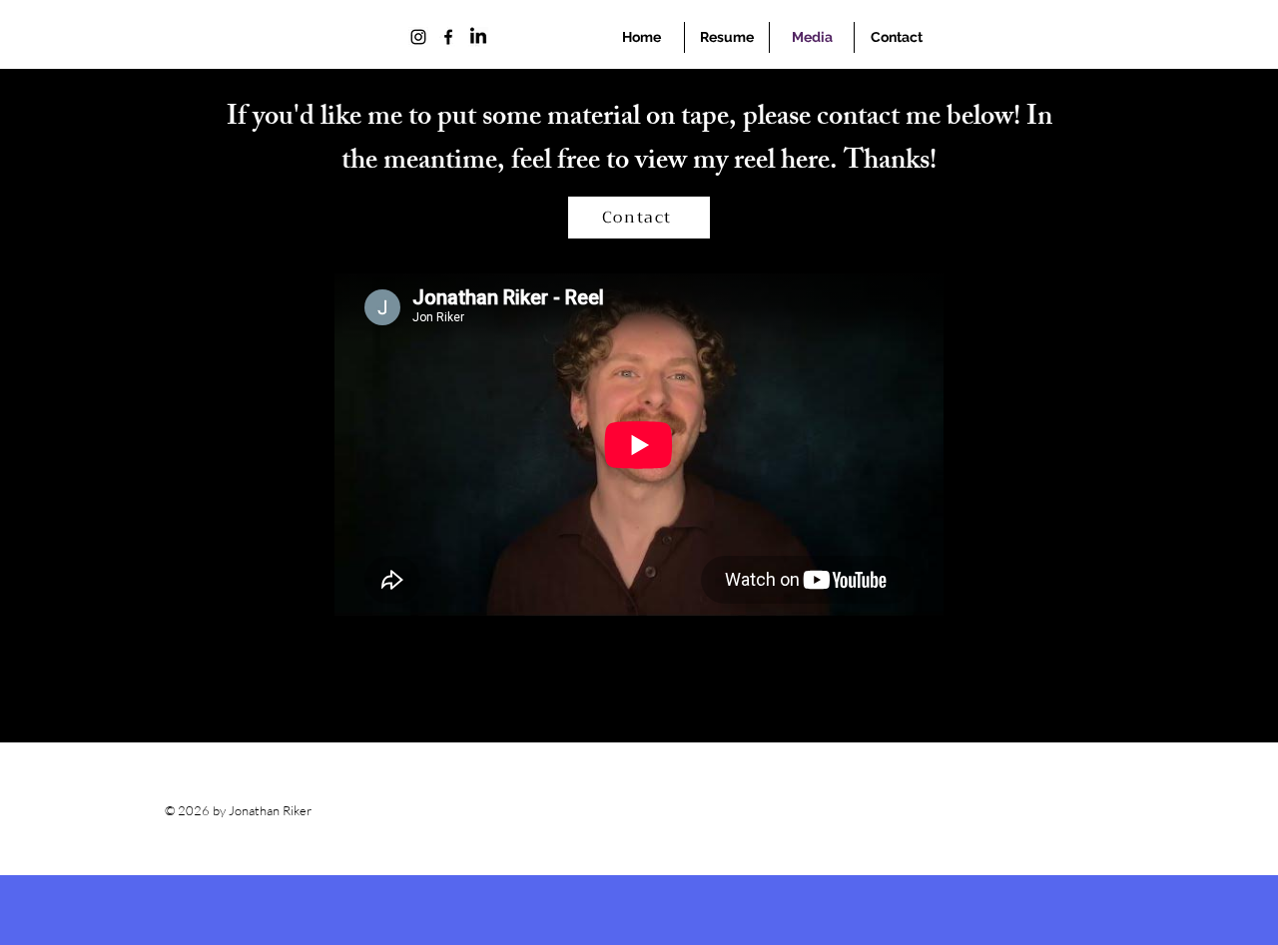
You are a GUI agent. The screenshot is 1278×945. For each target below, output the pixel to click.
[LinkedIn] (478, 37)
